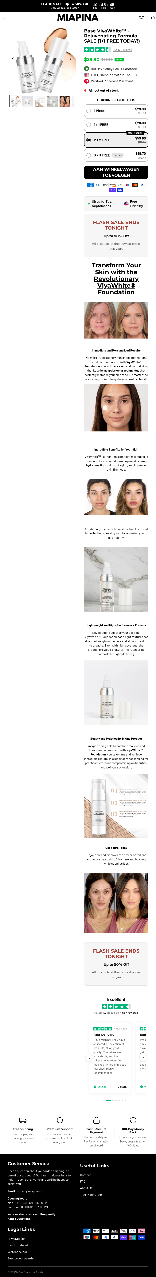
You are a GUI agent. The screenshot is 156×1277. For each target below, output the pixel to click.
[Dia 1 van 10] (15, 101)
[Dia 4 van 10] (52, 101)
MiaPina (19, 1272)
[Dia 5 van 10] (65, 101)
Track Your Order (91, 1194)
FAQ (82, 1181)
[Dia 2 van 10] (27, 101)
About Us (86, 1188)
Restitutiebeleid (18, 1245)
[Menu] (4, 17)
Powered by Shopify (33, 1272)
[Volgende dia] (71, 59)
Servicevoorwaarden (21, 1258)
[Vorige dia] (12, 59)
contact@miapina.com (30, 1191)
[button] (116, 111)
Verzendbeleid (17, 1252)
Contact (85, 1175)
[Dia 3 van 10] (40, 101)
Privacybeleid (16, 1238)
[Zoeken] (140, 17)
